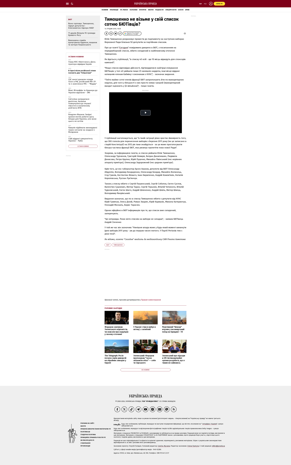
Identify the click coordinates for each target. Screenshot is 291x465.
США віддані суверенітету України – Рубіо (80, 139)
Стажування (85, 443)
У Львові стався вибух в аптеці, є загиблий (144, 328)
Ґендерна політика (88, 434)
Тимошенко (118, 245)
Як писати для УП (87, 440)
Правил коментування (151, 300)
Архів (187, 10)
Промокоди (85, 446)
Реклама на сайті (87, 423)
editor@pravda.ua (218, 446)
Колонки (133, 10)
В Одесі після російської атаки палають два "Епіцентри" (82, 71)
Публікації (114, 10)
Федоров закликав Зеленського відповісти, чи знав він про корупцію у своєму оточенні (116, 330)
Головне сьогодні (113, 308)
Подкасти (159, 10)
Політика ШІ (85, 432)
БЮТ (107, 245)
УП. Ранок (124, 10)
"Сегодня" (124, 47)
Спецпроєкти (170, 10)
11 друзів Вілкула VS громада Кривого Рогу (81, 34)
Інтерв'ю (142, 10)
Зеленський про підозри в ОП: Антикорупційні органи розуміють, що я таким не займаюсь (173, 359)
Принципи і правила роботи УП (93, 437)
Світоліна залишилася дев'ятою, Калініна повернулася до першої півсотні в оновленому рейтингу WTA (79, 103)
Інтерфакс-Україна (209, 424)
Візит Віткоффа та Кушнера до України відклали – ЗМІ (82, 91)
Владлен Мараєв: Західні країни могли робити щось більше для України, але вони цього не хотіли (82, 117)
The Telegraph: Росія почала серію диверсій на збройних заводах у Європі (115, 359)
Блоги (180, 10)
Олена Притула (193, 446)
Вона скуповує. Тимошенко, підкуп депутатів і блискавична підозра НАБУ (81, 25)
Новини (105, 10)
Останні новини (76, 57)
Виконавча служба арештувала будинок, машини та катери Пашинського (82, 42)
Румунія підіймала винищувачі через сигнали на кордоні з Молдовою (82, 129)
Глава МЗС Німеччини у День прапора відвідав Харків (81, 63)
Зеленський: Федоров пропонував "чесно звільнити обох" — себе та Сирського (144, 359)
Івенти (150, 10)
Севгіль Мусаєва (164, 446)
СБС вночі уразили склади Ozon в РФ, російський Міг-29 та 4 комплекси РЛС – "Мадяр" (82, 81)
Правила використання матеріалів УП (95, 429)
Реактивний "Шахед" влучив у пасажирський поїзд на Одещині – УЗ (173, 329)
